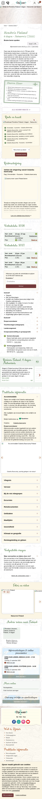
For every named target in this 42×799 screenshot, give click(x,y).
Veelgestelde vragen (11, 755)
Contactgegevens (11, 735)
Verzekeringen (10, 760)
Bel (17, 717)
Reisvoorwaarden (11, 753)
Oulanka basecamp (19, 423)
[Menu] (3, 3)
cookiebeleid (16, 790)
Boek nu (34, 240)
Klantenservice (10, 740)
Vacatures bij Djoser (11, 742)
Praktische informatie (16, 750)
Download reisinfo (21, 154)
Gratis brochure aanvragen (10, 690)
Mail (20, 717)
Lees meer (17, 342)
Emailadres (9, 278)
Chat (24, 717)
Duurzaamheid (10, 745)
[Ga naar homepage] (21, 3)
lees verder (5, 378)
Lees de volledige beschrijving (20, 216)
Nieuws (8, 737)
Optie (28, 258)
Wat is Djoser (12, 729)
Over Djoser (9, 733)
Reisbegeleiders (7, 687)
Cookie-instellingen (21, 795)
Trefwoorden (9, 758)
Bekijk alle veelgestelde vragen (20, 575)
